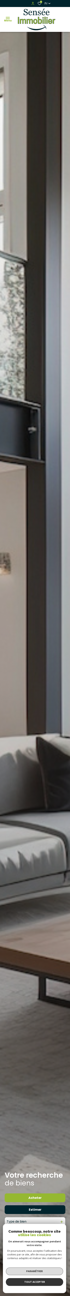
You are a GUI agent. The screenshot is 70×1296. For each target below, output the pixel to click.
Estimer (35, 1209)
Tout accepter (34, 1282)
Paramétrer (34, 1271)
